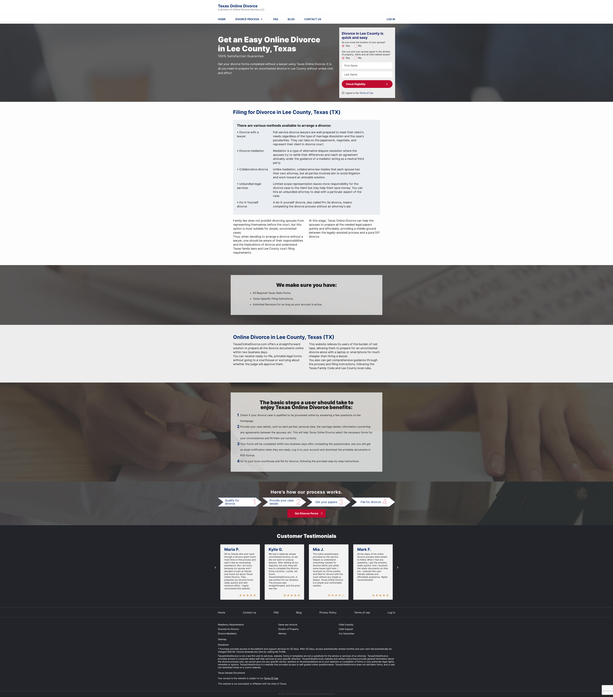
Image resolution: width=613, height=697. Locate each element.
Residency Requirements (231, 624)
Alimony (282, 633)
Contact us (249, 612)
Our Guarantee (346, 633)
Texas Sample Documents (231, 672)
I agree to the (359, 93)
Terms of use (362, 612)
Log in (391, 612)
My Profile (280, 651)
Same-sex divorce (287, 624)
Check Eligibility (355, 84)
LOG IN (391, 19)
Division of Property (288, 629)
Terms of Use (366, 93)
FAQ (275, 19)
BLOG (291, 19)
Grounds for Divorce (228, 629)
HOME (222, 19)
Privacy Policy (328, 612)
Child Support (346, 629)
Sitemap (222, 639)
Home (221, 612)
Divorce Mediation (227, 633)
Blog (299, 612)
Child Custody (346, 624)
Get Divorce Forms (306, 513)
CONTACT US (312, 19)
